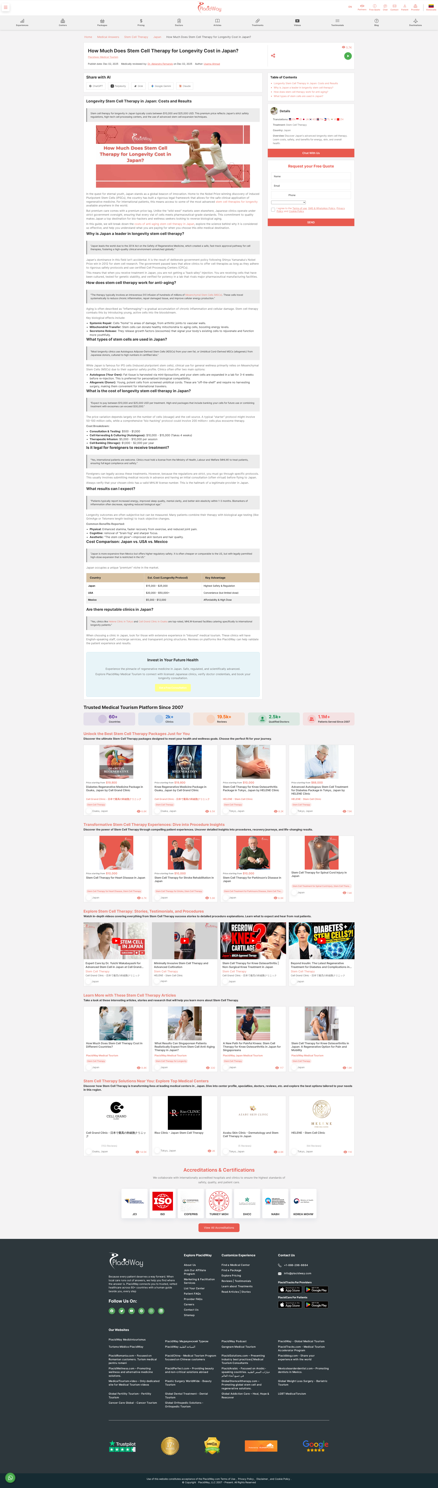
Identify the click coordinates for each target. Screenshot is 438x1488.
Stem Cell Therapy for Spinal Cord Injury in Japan (319, 874)
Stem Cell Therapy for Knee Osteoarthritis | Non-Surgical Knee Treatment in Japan (250, 965)
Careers (189, 1304)
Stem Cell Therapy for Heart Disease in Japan (115, 877)
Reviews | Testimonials (236, 1281)
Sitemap (189, 1315)
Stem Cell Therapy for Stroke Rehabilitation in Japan (184, 879)
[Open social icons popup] (273, 56)
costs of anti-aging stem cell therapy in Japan (164, 224)
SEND (311, 222)
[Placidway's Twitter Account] (122, 1311)
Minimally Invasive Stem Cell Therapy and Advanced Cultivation (181, 965)
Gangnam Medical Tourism (239, 1346)
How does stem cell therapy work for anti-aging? (301, 91)
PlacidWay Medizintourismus (127, 1339)
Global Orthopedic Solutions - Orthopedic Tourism (184, 1404)
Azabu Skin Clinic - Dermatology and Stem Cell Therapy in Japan (250, 1134)
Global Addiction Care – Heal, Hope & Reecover (245, 1395)
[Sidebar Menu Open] (6, 7)
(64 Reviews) (314, 1145)
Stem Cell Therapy (136, 37)
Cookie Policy (296, 211)
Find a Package (231, 1270)
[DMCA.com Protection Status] (212, 1446)
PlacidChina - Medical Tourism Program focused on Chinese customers (190, 1357)
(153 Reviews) (109, 1145)
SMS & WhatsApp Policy (321, 208)
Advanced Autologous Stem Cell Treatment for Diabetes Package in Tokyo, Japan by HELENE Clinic (319, 790)
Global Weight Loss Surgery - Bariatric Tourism (302, 1382)
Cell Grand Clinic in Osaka (153, 621)
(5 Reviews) (244, 1145)
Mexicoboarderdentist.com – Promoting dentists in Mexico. (303, 1370)
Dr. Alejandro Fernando (160, 63)
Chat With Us (311, 153)
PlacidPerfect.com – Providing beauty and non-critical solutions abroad (189, 1370)
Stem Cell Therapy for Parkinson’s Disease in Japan (252, 879)
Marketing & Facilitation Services (199, 1281)
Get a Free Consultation (173, 687)
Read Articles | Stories (236, 1291)
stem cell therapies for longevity (237, 201)
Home (87, 37)
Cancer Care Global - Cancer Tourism (133, 1402)
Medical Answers (108, 37)
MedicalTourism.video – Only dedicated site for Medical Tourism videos (134, 1382)
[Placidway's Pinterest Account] (141, 1311)
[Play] (348, 56)
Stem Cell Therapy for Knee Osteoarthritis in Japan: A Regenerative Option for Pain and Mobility (320, 1047)
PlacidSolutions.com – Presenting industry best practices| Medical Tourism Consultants (243, 1359)
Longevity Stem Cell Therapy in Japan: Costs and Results (306, 83)
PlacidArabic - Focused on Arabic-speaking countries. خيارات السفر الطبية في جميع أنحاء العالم (246, 1372)
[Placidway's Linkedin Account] (161, 1311)
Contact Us (191, 1309)
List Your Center (194, 1288)
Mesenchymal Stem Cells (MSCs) (203, 294)
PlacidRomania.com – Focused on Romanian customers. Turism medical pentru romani (133, 1359)
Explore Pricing (231, 1275)
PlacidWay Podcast (234, 1341)
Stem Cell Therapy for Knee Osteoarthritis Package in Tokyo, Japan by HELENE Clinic (251, 788)
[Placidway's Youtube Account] (131, 1311)
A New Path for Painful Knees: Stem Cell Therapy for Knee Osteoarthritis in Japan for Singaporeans (252, 1047)
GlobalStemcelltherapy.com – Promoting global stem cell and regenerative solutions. (241, 1384)
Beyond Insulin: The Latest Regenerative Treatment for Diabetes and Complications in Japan (320, 965)
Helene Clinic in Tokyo (121, 621)
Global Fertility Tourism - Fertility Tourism (130, 1395)
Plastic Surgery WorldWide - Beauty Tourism (188, 1382)
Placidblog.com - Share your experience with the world (296, 1357)
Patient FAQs (192, 1293)
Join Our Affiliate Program (195, 1272)
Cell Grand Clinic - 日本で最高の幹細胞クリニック (116, 1134)
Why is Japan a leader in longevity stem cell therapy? (303, 87)
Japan (157, 37)
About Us (190, 1265)
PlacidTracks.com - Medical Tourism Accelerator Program (301, 1348)
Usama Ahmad (212, 63)
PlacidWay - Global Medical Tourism (301, 1341)
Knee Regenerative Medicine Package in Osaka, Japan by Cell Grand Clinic (180, 788)
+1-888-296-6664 (296, 1265)
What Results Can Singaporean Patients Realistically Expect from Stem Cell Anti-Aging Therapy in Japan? (184, 1047)
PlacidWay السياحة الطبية (180, 1346)
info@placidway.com (297, 1273)
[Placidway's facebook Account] (112, 1311)
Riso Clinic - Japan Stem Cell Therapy (178, 1132)
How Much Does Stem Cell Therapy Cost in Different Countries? (114, 1045)
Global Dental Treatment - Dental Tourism (186, 1395)
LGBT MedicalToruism (292, 1393)
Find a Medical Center (236, 1265)
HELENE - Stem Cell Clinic (308, 1132)
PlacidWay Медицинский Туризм (186, 1341)
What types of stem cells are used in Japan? (298, 96)
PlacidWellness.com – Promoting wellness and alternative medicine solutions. (131, 1372)
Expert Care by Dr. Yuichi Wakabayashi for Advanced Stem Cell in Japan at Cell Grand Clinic (113, 965)
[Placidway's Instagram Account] (151, 1311)
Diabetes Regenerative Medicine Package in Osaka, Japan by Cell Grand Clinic (114, 788)
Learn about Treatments (237, 1286)
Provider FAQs (193, 1299)
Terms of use (299, 208)
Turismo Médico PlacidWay (126, 1346)
